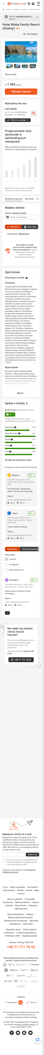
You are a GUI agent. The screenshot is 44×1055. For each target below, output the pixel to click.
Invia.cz (19, 1024)
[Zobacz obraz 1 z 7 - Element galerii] (9, 66)
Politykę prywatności (10, 872)
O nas (5, 887)
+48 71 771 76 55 (21, 947)
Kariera (29, 890)
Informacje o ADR (12, 936)
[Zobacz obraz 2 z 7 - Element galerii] (17, 66)
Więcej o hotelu (10, 74)
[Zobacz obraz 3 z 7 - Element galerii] (25, 66)
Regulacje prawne (29, 936)
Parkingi (29, 914)
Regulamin (31, 870)
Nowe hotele (20, 905)
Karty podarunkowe (15, 914)
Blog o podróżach (15, 899)
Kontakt (20, 890)
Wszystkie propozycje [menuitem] (13, 199)
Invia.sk (25, 1024)
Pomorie (25, 9)
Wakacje (9, 9)
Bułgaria (17, 9)
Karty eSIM (28, 924)
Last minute (11, 108)
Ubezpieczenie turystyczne (16, 921)
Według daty (12, 549)
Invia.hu (32, 1024)
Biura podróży (9, 890)
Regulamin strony (13, 929)
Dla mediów (33, 887)
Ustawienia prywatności (26, 933)
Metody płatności (22, 902)
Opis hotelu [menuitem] (29, 199)
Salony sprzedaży (18, 887)
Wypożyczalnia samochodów (20, 917)
